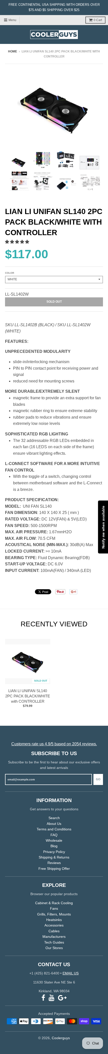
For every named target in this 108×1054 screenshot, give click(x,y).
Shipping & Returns (54, 857)
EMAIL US (71, 973)
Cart (98, 20)
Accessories (54, 925)
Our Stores (54, 948)
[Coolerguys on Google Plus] (62, 998)
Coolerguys (61, 1038)
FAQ (54, 835)
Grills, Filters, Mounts (54, 914)
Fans (54, 908)
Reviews (54, 863)
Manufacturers (54, 937)
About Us (54, 824)
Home (12, 51)
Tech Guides (54, 942)
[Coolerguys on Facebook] (43, 998)
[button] (17, 242)
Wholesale (54, 840)
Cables (54, 931)
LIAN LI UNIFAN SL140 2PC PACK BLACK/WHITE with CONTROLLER (27, 696)
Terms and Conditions (54, 829)
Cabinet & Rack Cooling (54, 903)
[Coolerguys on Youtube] (52, 998)
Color (9, 273)
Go (98, 779)
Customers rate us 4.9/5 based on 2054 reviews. (54, 744)
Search (54, 818)
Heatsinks (54, 920)
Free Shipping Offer (54, 869)
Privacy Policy (54, 852)
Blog (54, 846)
